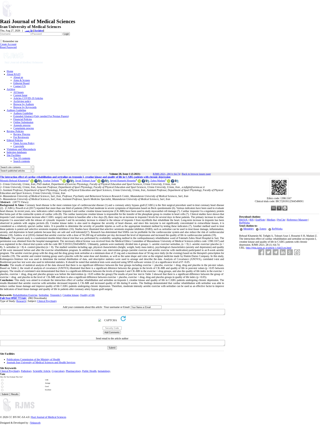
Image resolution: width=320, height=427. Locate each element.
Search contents (21, 161)
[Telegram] (275, 252)
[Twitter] (268, 252)
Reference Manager (297, 219)
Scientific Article (41, 371)
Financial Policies (22, 119)
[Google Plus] (290, 252)
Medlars (271, 219)
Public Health (89, 371)
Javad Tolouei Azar (85, 180)
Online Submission (23, 122)
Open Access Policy (23, 143)
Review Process (21, 134)
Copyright (18, 146)
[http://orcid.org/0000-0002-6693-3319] (32, 181)
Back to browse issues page (196, 173)
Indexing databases (17, 152)
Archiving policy (22, 101)
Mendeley (248, 228)
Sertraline (44, 295)
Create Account (8, 44)
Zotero (262, 228)
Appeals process (21, 125)
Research (21, 301)
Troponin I (55, 295)
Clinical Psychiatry (47, 301)
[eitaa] (297, 252)
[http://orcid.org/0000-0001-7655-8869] (139, 181)
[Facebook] (261, 252)
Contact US (19, 86)
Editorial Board (21, 83)
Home (10, 71)
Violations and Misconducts (21, 149)
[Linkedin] (283, 252)
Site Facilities (14, 155)
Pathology (26, 371)
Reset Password (8, 47)
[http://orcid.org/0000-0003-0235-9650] (168, 181)
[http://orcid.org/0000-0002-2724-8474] (99, 181)
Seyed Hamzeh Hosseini (123, 180)
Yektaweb (35, 422)
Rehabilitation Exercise (25, 295)
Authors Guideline (16, 110)
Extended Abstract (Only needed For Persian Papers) (41, 116)
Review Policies (15, 131)
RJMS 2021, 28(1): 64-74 (166, 173)
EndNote (260, 219)
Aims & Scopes (21, 80)
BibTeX (243, 219)
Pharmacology (73, 371)
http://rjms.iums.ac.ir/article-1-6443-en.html (268, 247)
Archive (11, 89)
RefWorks (244, 222)
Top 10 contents (21, 158)
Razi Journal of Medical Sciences (48, 417)
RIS (252, 219)
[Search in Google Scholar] (36, 181)
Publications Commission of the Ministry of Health (33, 359)
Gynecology (58, 371)
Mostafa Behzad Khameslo (14, 180)
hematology (104, 371)
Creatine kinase (70, 295)
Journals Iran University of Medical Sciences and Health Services (41, 362)
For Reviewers (21, 137)
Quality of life (87, 295)
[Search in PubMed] (40, 181)
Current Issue (20, 95)
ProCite (281, 219)
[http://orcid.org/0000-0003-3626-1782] (64, 181)
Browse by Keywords (24, 107)
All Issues (18, 92)
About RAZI (13, 74)
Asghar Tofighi (51, 180)
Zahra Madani (157, 180)
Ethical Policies (15, 140)
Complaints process (23, 128)
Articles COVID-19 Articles (28, 98)
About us (18, 77)
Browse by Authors (23, 104)
